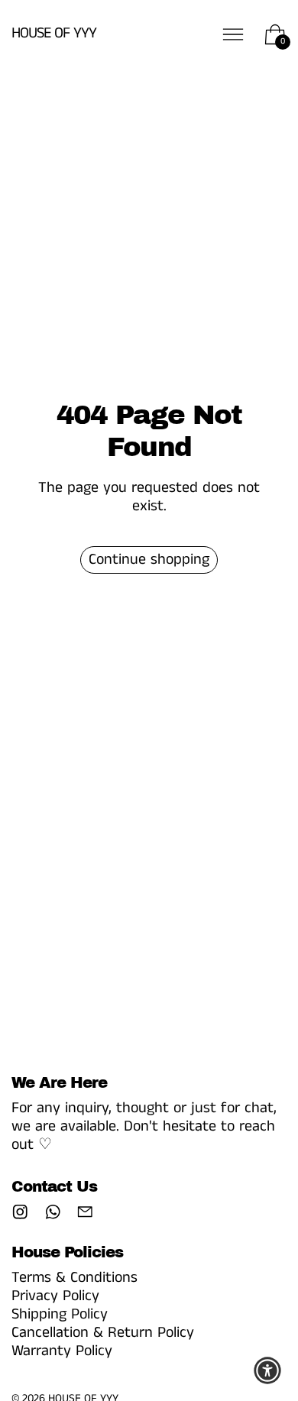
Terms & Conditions (74, 1278)
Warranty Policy (61, 1351)
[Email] (85, 1212)
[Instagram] (20, 1212)
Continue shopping (149, 559)
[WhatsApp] (53, 1212)
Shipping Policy (59, 1314)
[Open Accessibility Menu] (267, 1370)
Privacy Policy (55, 1296)
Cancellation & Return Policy (102, 1333)
